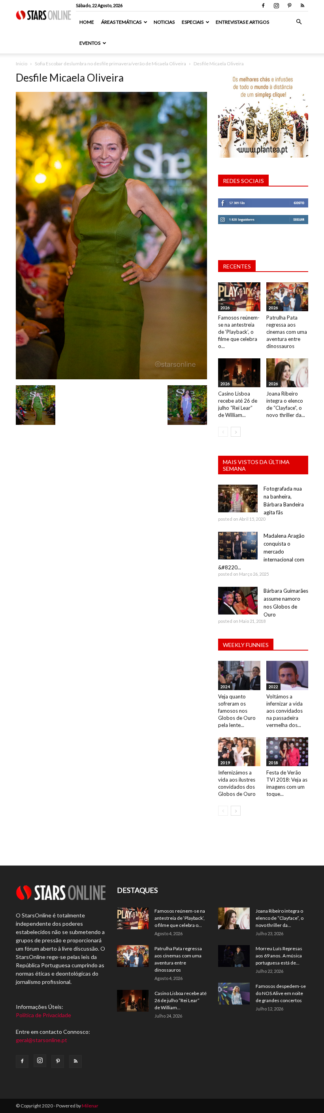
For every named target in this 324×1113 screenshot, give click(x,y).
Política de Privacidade (43, 1015)
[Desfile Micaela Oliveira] (111, 377)
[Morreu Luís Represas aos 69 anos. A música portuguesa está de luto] (234, 956)
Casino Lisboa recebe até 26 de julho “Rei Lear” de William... (180, 1000)
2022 (273, 686)
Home (86, 22)
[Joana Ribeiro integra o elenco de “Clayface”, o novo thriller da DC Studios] (287, 372)
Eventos (89, 43)
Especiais (192, 22)
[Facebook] (263, 5)
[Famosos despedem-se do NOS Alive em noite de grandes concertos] (234, 994)
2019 (225, 762)
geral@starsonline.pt (41, 1040)
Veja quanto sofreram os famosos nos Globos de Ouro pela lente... (237, 710)
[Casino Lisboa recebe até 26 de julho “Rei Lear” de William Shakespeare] (239, 372)
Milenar (90, 1106)
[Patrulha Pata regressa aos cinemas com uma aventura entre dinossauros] (287, 296)
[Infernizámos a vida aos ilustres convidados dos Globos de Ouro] (239, 751)
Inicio (21, 64)
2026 (225, 307)
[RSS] (302, 5)
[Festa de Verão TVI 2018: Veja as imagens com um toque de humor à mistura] (287, 751)
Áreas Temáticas (121, 22)
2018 (273, 762)
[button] (298, 22)
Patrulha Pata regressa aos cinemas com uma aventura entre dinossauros (286, 331)
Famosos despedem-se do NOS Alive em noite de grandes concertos (281, 993)
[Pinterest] (289, 5)
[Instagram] (276, 5)
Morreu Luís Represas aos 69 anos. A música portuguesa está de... (279, 956)
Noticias (164, 22)
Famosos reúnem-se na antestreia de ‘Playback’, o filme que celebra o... (239, 331)
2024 (225, 686)
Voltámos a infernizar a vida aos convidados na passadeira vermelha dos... (284, 710)
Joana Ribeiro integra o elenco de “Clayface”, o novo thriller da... (279, 918)
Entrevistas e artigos (242, 22)
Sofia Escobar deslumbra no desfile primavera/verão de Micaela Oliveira (110, 64)
